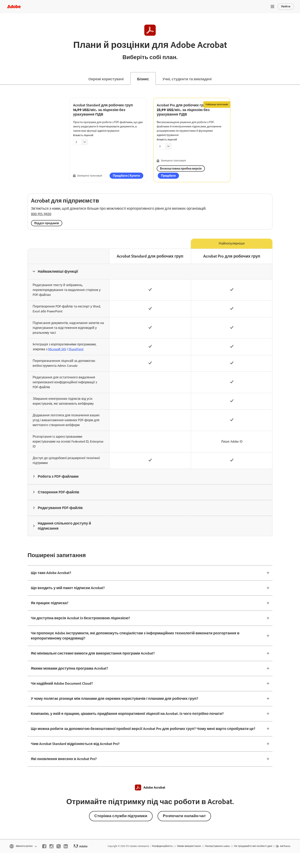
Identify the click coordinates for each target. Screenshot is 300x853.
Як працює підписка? (49, 603)
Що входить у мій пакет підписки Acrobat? (68, 588)
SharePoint (76, 349)
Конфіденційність (162, 846)
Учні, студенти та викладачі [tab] (187, 79)
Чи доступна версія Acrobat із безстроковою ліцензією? (80, 618)
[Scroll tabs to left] (3, 78)
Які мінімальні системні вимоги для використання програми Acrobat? (93, 653)
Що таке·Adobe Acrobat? (51, 573)
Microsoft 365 (57, 349)
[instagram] (51, 846)
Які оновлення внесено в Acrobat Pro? (64, 759)
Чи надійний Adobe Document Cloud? (62, 683)
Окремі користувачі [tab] (106, 79)
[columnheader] (68, 271)
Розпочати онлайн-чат (184, 815)
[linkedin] (66, 846)
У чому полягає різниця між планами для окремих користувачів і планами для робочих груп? (114, 698)
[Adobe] (14, 6)
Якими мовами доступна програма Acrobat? (69, 668)
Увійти (285, 6)
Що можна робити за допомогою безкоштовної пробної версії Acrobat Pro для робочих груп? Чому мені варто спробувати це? (143, 728)
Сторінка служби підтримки (120, 815)
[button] (272, 6)
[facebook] (44, 846)
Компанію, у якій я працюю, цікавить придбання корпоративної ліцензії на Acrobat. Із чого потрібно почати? (127, 713)
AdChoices (285, 846)
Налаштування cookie (217, 846)
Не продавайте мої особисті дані (253, 846)
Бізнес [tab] (143, 79)
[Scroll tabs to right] (296, 78)
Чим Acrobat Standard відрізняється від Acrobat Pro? (75, 744)
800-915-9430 (41, 214)
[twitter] (59, 846)
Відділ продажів (46, 223)
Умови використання (189, 846)
